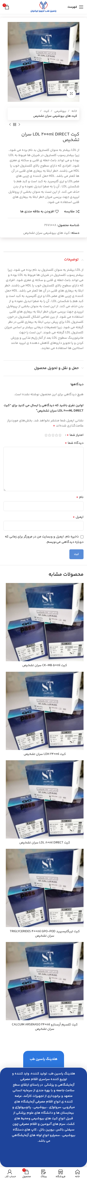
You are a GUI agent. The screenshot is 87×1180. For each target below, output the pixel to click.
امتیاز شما (75, 435)
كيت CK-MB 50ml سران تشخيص (44, 665)
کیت (46, 111)
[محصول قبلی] (19, 124)
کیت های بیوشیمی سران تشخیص (55, 116)
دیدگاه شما (74, 443)
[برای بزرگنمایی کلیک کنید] (71, 93)
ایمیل (78, 517)
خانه (74, 111)
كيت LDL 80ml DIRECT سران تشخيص (44, 842)
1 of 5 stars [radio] (60, 435)
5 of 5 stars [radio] (46, 435)
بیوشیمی (60, 111)
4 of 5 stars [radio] (49, 435)
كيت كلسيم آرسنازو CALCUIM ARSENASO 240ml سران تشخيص (45, 1027)
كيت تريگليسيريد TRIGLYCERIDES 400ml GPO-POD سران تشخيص (45, 934)
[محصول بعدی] (10, 124)
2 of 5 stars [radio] (56, 435)
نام (80, 497)
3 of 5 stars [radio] (53, 435)
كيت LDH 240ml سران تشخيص (45, 754)
